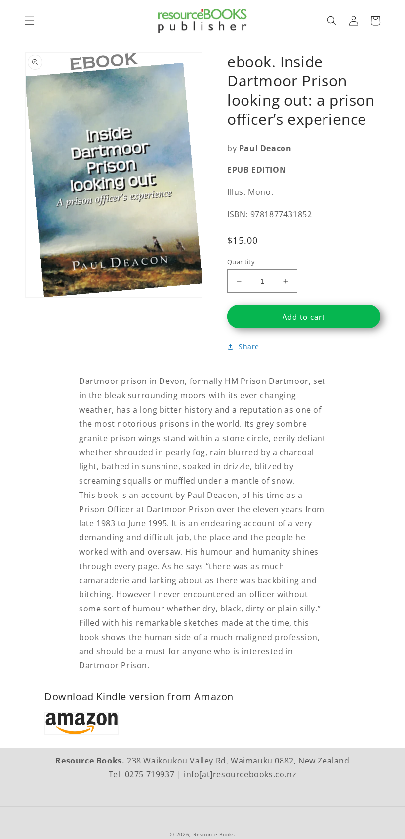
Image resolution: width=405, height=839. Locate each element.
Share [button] (249, 346)
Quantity (241, 261)
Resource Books (214, 834)
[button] (29, 21)
